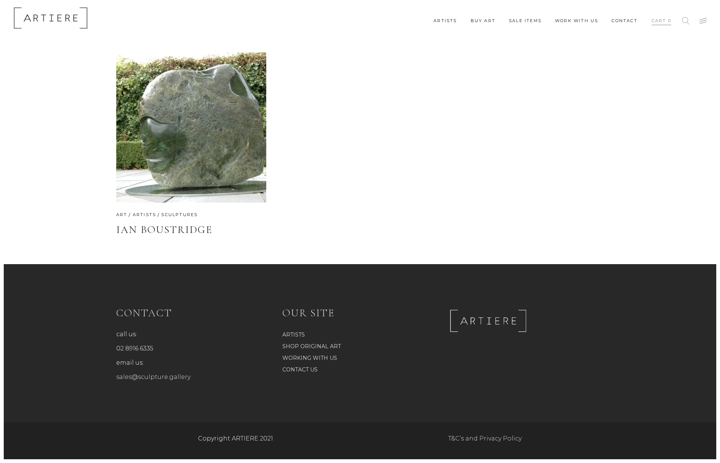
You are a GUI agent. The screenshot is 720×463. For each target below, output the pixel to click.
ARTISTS (293, 334)
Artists (144, 214)
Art (122, 214)
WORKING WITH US (309, 358)
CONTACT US (300, 369)
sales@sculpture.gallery (153, 376)
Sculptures (179, 214)
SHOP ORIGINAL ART (311, 346)
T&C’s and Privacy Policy (485, 438)
